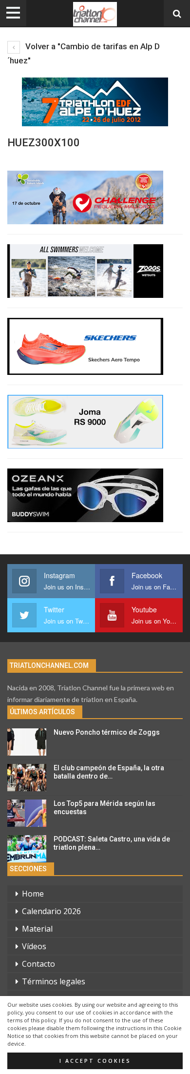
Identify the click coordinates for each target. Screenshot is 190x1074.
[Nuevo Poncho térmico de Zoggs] (26, 742)
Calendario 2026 (51, 911)
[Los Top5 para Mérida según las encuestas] (26, 813)
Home (33, 893)
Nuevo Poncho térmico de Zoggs (107, 732)
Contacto (38, 963)
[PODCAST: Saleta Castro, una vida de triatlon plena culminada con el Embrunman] (26, 848)
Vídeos (34, 946)
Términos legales (53, 981)
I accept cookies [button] (95, 1060)
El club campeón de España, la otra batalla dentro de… (109, 772)
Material (37, 928)
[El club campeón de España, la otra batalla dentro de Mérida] (26, 777)
